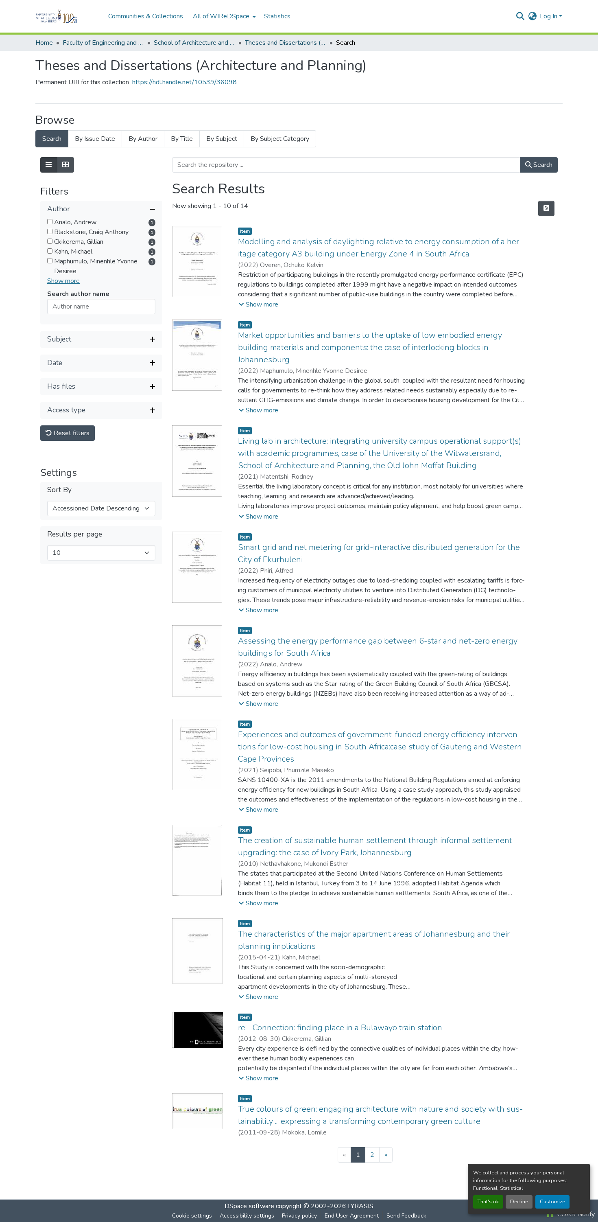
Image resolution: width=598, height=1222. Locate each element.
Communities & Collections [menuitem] (145, 16)
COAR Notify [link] (575, 1214)
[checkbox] (49, 221)
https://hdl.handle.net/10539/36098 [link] (184, 82)
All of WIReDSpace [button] (221, 16)
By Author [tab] (143, 138)
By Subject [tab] (221, 138)
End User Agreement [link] (352, 1216)
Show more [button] (63, 280)
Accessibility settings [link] (247, 1216)
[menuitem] (223, 16)
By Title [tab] (182, 138)
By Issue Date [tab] (95, 138)
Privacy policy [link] (299, 1216)
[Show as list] (48, 165)
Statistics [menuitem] (277, 16)
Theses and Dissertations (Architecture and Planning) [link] (285, 42)
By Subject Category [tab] (280, 138)
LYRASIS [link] (360, 1206)
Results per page (74, 534)
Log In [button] (549, 16)
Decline (519, 1201)
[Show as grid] (65, 165)
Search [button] (542, 164)
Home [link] (44, 42)
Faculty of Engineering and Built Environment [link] (103, 42)
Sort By (59, 490)
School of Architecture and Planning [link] (194, 42)
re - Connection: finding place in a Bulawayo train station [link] (340, 1027)
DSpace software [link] (249, 1206)
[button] (67, 16)
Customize (552, 1201)
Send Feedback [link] (406, 1216)
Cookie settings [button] (192, 1216)
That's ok (488, 1201)
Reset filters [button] (70, 433)
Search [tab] (51, 138)
